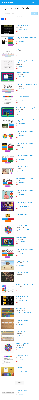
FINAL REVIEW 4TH (22, 296)
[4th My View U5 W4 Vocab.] (7, 253)
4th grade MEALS (21, 214)
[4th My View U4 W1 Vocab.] (7, 182)
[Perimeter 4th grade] (7, 76)
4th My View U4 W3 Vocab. (24, 167)
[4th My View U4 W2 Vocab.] (7, 159)
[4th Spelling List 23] (7, 324)
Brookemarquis (24, 206)
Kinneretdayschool (25, 312)
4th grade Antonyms (22, 49)
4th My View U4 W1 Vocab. (24, 179)
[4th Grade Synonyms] (7, 347)
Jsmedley (22, 41)
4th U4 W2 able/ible (22, 261)
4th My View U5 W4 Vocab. (24, 249)
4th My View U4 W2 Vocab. (24, 155)
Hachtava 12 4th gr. (22, 308)
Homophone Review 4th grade (26, 108)
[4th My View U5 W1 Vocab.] (7, 135)
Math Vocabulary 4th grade (24, 285)
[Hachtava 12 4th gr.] (7, 312)
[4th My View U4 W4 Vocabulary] (7, 41)
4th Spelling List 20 (22, 273)
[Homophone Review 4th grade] (7, 112)
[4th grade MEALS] (7, 218)
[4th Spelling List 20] (7, 277)
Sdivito (21, 112)
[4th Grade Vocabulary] (7, 29)
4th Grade (23, 8)
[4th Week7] (7, 371)
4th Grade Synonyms (22, 344)
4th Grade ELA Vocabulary (24, 202)
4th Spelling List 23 (22, 320)
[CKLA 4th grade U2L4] (7, 359)
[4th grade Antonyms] (7, 53)
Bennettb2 (22, 53)
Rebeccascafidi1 (24, 230)
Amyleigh (22, 124)
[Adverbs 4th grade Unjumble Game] (7, 65)
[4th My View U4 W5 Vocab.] (7, 194)
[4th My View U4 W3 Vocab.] (7, 171)
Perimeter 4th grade (22, 72)
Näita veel (20, 382)
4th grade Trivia (21, 237)
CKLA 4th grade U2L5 (22, 96)
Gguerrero (22, 88)
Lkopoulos (22, 241)
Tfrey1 (21, 100)
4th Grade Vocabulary (23, 25)
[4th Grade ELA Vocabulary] (7, 206)
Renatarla (22, 76)
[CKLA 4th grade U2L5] (7, 100)
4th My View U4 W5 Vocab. (24, 190)
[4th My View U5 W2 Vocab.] (7, 147)
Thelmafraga (23, 371)
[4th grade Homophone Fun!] (7, 124)
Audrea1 (21, 348)
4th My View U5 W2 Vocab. (24, 143)
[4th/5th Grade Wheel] (7, 230)
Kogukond (7, 8)
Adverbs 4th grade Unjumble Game (25, 61)
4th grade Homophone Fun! (25, 120)
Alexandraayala (24, 300)
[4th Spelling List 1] (7, 336)
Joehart (21, 66)
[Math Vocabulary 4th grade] (7, 289)
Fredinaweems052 (24, 218)
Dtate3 (21, 277)
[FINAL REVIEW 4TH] (7, 300)
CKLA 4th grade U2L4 (22, 355)
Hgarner (21, 289)
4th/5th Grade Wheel (23, 226)
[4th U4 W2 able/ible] (7, 265)
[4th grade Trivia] (7, 241)
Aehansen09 (23, 29)
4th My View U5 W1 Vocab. (24, 131)
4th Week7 (19, 367)
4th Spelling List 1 (21, 332)
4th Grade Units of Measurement (26, 84)
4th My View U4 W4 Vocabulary (26, 37)
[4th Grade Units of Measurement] (7, 88)
